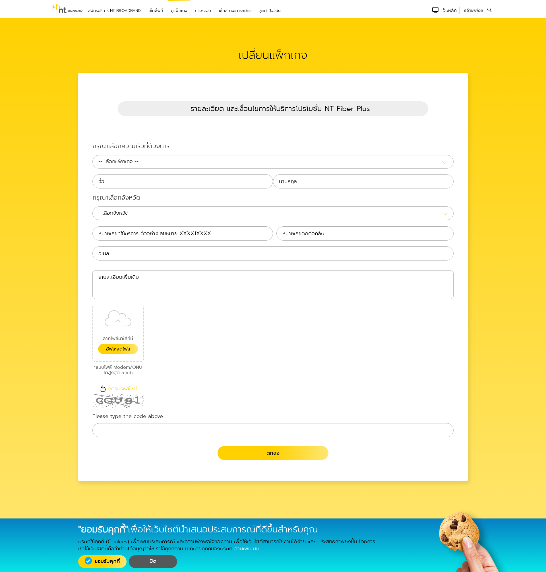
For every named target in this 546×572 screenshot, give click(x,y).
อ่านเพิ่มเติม (246, 548)
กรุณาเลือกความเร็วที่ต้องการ (130, 146)
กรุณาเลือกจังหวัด (116, 198)
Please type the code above (127, 417)
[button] (273, 109)
